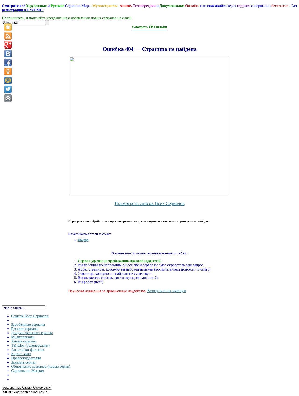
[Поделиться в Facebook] (8, 62)
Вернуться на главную (166, 291)
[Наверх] (8, 98)
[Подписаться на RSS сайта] (8, 36)
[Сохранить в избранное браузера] (8, 27)
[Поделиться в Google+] (8, 45)
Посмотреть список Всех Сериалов (150, 203)
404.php (83, 240)
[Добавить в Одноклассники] (8, 71)
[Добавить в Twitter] (8, 89)
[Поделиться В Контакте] (8, 53)
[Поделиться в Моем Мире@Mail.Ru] (8, 80)
